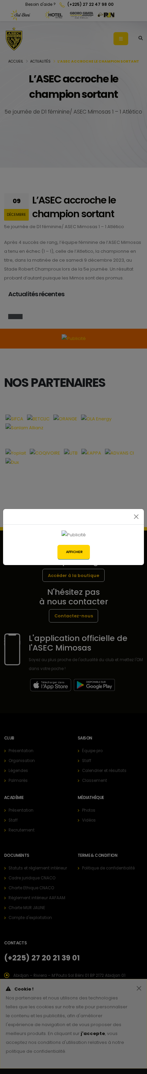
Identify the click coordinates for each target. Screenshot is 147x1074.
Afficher (74, 551)
